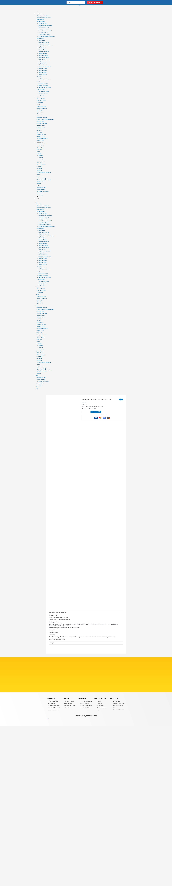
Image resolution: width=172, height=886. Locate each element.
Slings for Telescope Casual (45, 66)
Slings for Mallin (42, 59)
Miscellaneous (40, 142)
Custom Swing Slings (43, 32)
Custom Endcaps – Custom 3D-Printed (45, 119)
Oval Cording (40, 102)
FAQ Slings (39, 168)
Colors (38, 104)
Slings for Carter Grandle (44, 44)
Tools (38, 151)
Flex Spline (39, 130)
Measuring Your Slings (43, 83)
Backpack (41, 155)
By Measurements (41, 21)
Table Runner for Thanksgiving (44, 17)
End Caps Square (41, 127)
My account (39, 196)
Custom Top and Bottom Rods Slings (47, 36)
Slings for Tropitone (43, 68)
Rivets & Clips (40, 132)
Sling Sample (40, 110)
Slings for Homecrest (43, 55)
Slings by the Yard (43, 78)
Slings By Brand (40, 38)
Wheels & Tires (40, 140)
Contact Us (39, 166)
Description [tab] (52, 612)
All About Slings (40, 13)
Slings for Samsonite (43, 64)
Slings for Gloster (42, 47)
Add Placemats (40, 19)
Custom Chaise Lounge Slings (45, 25)
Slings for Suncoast (43, 63)
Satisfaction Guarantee (42, 181)
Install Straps (40, 195)
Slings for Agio (42, 40)
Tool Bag (41, 157)
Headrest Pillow (40, 145)
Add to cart (96, 411)
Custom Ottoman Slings (44, 29)
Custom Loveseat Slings (44, 27)
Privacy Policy (40, 176)
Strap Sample (40, 113)
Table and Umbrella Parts (42, 138)
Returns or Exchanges (42, 178)
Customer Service (41, 161)
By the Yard (39, 76)
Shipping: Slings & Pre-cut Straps (44, 179)
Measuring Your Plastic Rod (45, 87)
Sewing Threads (40, 147)
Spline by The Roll (41, 136)
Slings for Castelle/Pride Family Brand (47, 46)
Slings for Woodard (43, 72)
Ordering (39, 174)
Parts (38, 115)
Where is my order (41, 164)
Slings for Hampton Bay (44, 51)
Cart (38, 198)
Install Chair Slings (41, 189)
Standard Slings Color (42, 108)
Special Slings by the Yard (44, 79)
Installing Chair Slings (43, 85)
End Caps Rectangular (42, 123)
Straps (38, 96)
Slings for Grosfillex (43, 49)
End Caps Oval (40, 121)
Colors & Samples (41, 89)
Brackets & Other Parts (42, 117)
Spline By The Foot (41, 134)
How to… (39, 81)
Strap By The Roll (41, 98)
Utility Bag (39, 153)
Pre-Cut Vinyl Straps (41, 100)
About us (39, 183)
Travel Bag (41, 159)
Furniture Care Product (42, 144)
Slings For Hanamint (43, 53)
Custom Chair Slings (43, 23)
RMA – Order (40, 162)
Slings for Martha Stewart (44, 61)
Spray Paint (39, 149)
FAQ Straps (39, 170)
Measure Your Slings (41, 187)
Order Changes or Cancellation (44, 172)
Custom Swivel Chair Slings (44, 34)
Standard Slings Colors (44, 91)
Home (38, 12)
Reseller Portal (95, 2)
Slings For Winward (43, 74)
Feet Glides (39, 129)
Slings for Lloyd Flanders (44, 57)
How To (38, 185)
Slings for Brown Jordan (44, 42)
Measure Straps (40, 193)
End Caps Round (41, 125)
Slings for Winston (43, 70)
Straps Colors (40, 112)
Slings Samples (42, 95)
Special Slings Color (41, 106)
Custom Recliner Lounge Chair (45, 30)
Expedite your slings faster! (43, 15)
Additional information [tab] (61, 612)
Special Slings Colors (43, 93)
